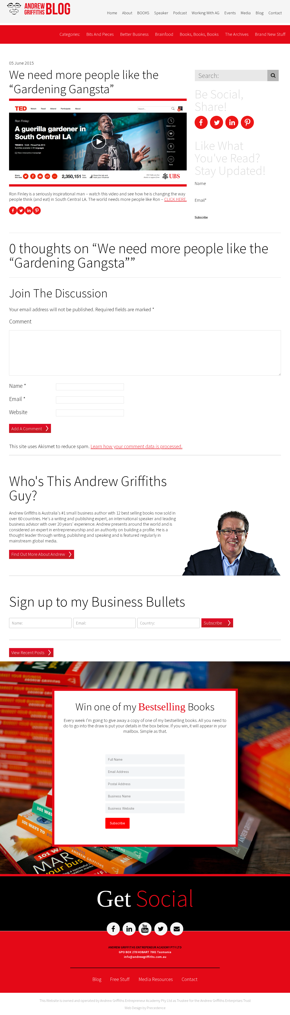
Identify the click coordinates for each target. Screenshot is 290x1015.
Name (17, 385)
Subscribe (213, 623)
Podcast (180, 12)
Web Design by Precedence (145, 1007)
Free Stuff (120, 979)
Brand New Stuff (270, 34)
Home (112, 12)
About (127, 12)
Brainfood (164, 34)
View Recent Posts (27, 652)
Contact (275, 12)
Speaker (161, 12)
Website (18, 412)
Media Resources (156, 979)
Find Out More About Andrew (38, 554)
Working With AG (205, 12)
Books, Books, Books (199, 34)
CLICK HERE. (175, 199)
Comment (20, 321)
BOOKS (143, 12)
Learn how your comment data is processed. (136, 446)
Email (17, 399)
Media (246, 12)
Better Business (134, 34)
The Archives (237, 34)
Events (230, 12)
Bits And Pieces (100, 34)
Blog (259, 12)
